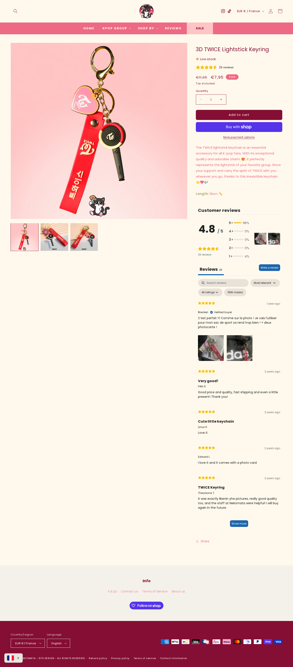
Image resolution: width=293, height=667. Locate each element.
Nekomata (28, 658)
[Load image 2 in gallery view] (54, 237)
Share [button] (205, 541)
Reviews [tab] (211, 269)
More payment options (239, 137)
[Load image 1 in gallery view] (24, 237)
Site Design (46, 658)
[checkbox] (235, 292)
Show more (239, 523)
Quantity (202, 91)
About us (178, 591)
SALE (200, 28)
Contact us (129, 591)
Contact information (173, 658)
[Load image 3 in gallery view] (84, 237)
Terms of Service (155, 591)
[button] (15, 11)
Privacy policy (120, 658)
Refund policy (98, 658)
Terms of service (145, 658)
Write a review (269, 267)
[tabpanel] (239, 405)
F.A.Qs (112, 591)
